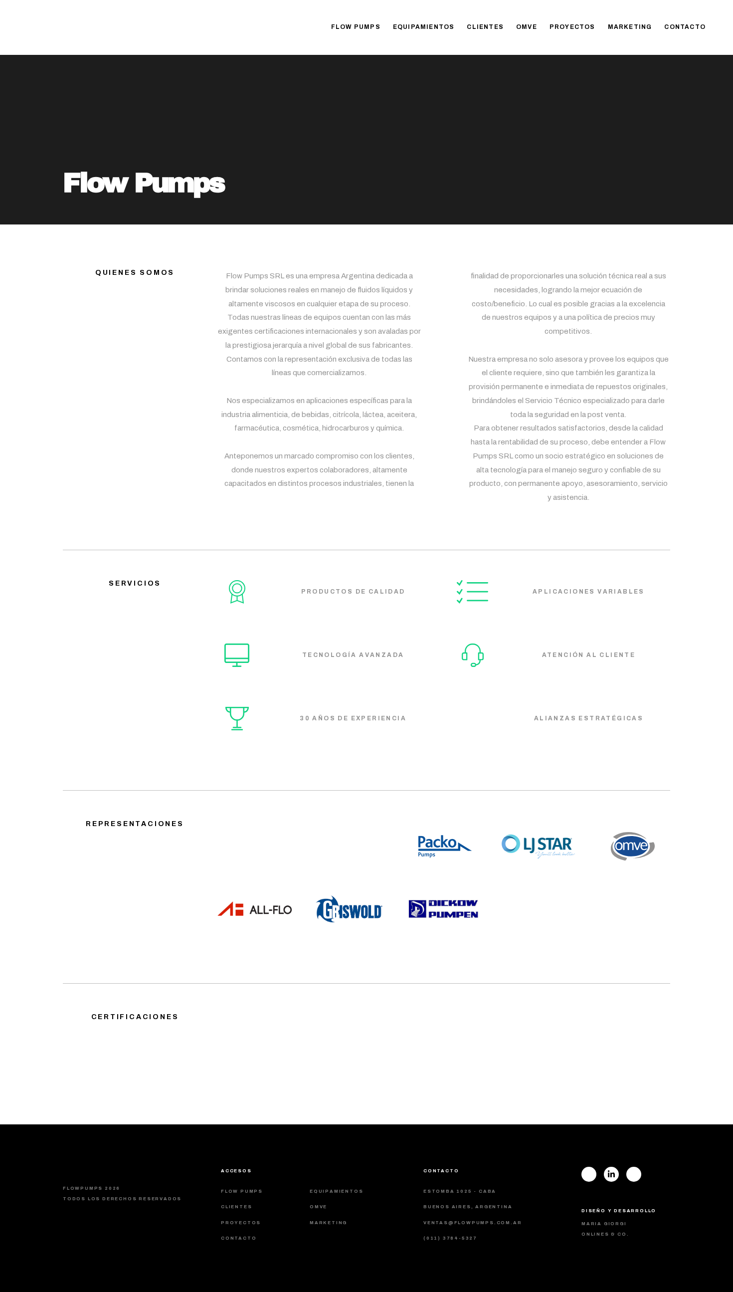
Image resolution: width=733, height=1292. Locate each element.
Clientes (485, 27)
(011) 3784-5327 (450, 1238)
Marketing (630, 27)
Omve (526, 27)
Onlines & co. (605, 1234)
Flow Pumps (355, 27)
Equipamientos (424, 27)
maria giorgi (604, 1223)
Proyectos (572, 27)
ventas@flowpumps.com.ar (472, 1222)
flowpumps (82, 27)
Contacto (685, 27)
